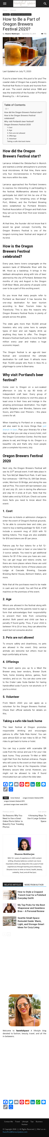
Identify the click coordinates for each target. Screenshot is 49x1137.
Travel (17, 1121)
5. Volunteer (12, 139)
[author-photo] (24, 850)
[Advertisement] (24, 964)
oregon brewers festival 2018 (33, 798)
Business (39, 1121)
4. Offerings (11, 136)
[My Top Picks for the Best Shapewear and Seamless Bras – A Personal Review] (9, 908)
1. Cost (9, 127)
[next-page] (8, 934)
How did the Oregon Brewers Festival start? (23, 112)
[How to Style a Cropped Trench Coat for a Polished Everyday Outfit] (9, 895)
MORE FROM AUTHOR (34, 885)
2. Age (9, 130)
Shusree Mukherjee (12, 34)
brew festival (15, 798)
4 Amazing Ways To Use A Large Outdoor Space (36, 818)
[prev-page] (4, 934)
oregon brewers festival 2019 (14, 801)
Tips (32, 1121)
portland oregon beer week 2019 (15, 804)
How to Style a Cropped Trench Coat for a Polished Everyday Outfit (32, 894)
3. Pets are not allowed (16, 133)
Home (5, 10)
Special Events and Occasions (21, 14)
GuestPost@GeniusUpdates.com (15, 1132)
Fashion (24, 1124)
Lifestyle (13, 10)
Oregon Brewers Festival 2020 (17, 124)
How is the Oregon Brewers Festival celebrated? (19, 117)
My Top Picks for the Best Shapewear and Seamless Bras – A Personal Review (31, 908)
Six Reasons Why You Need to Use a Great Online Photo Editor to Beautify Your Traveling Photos (13, 821)
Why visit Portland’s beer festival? (19, 121)
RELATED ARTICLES (12, 885)
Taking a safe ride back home (18, 141)
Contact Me (8, 1121)
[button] (4, 3)
